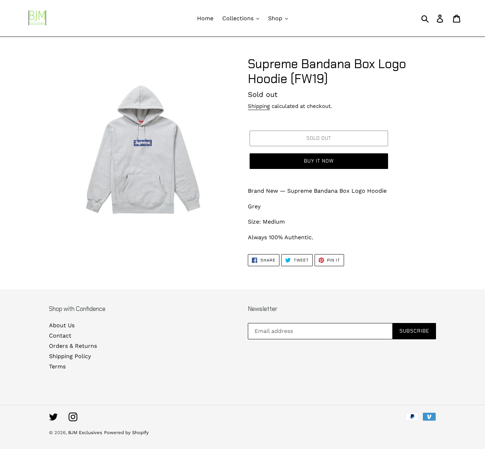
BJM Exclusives (85, 432)
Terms (57, 366)
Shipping (259, 106)
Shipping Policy (70, 356)
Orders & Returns (73, 346)
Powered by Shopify (126, 432)
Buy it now (319, 161)
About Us (62, 325)
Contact (60, 335)
